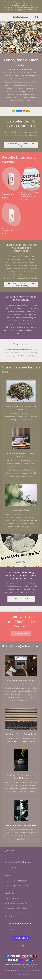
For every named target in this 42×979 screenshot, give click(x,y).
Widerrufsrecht (10, 867)
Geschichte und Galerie (21, 599)
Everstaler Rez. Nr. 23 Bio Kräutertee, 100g (11, 230)
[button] (4, 17)
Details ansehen (21, 633)
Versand (27, 970)
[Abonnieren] (31, 929)
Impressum (36, 970)
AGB (22, 970)
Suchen (7, 857)
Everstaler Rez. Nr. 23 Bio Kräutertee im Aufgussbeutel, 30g (30, 194)
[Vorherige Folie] (15, 608)
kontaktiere (24, 697)
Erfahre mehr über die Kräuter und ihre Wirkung (21, 285)
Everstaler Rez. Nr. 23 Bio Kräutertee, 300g (11, 194)
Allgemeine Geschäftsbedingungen (18, 862)
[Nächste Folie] (26, 608)
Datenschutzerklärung (11, 970)
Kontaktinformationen (22, 974)
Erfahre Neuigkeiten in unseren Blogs (21, 145)
